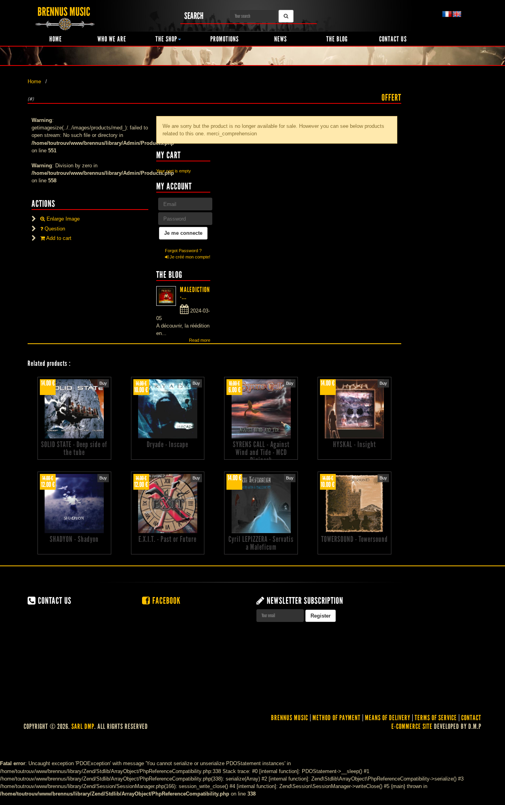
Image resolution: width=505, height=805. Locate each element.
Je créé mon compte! (189, 257)
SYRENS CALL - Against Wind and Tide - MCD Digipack (261, 452)
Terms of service (436, 717)
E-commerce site (411, 726)
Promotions (224, 39)
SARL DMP (82, 726)
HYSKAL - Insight (354, 444)
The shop (166, 39)
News (280, 39)
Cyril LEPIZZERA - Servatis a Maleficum (261, 543)
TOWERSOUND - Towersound (354, 539)
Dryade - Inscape (167, 444)
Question (54, 229)
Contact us (393, 39)
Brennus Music (289, 717)
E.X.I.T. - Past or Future (167, 539)
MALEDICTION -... (195, 293)
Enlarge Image (62, 219)
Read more (199, 340)
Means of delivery (387, 717)
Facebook (165, 600)
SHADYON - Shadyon (74, 539)
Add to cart (58, 238)
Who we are (111, 39)
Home (55, 39)
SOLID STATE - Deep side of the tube (74, 448)
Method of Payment (336, 717)
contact (471, 717)
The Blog (337, 39)
